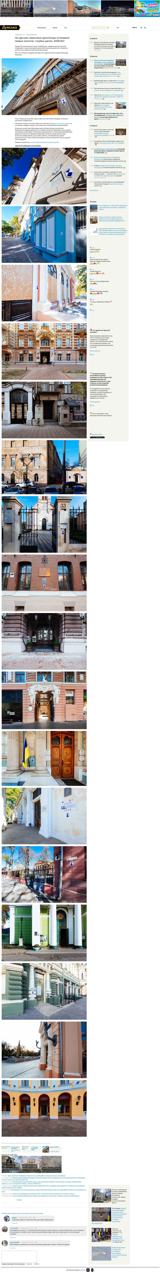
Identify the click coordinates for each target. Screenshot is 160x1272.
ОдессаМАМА (14, 1242)
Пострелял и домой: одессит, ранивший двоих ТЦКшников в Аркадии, (109, 183)
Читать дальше (95, 351)
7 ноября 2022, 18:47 (26, 1228)
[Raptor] (7, 1221)
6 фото (57, 1151)
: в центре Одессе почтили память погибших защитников (104, 66)
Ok (88, 1270)
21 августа (93, 126)
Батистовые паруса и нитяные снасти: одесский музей (104, 130)
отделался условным (116, 184)
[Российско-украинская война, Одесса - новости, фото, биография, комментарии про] (26, 1149)
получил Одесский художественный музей (44, 142)
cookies (82, 1270)
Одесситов (98, 95)
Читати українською (31, 34)
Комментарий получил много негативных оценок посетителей (22, 1213)
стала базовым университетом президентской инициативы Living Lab (107, 74)
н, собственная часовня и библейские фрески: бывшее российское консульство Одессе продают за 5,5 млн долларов (104, 46)
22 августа (93, 56)
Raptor (14, 1218)
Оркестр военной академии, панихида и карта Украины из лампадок (104, 62)
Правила (29, 1264)
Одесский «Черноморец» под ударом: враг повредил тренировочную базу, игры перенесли (83, 15)
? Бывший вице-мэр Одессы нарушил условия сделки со (109, 151)
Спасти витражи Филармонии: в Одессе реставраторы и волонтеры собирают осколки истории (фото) (45, 1196)
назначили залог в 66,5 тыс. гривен (111, 143)
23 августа (93, 38)
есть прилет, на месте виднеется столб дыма (109, 89)
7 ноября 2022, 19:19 (27, 1242)
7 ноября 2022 (18, 34)
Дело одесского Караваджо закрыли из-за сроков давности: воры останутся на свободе (36, 1176)
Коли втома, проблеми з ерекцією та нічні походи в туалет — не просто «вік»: (108, 173)
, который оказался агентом (112, 167)
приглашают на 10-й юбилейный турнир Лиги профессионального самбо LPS (108, 96)
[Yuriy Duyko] (5, 1232)
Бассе (96, 42)
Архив (55, 27)
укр (118, 27)
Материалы (42, 27)
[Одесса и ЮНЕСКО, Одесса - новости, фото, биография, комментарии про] (45, 1152)
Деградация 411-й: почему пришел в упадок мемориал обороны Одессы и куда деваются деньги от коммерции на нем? (44, 1191)
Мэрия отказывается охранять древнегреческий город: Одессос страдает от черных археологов (51, 1170)
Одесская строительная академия (105, 72)
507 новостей (14, 1150)
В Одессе (97, 165)
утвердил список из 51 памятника (61, 123)
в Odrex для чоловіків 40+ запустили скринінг (109, 175)
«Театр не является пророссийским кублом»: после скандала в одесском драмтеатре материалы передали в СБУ (112, 219)
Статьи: (93, 201)
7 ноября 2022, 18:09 (25, 1218)
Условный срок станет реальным (106, 149)
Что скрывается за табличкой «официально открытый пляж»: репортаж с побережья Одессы (113, 207)
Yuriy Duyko (14, 1228)
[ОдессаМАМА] (5, 1246)
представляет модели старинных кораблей (101, 134)
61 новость (52, 1151)
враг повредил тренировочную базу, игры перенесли (103, 107)
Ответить (15, 1223)
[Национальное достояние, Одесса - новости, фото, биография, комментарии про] (6, 1148)
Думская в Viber (97, 434)
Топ (65, 27)
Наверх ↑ (19, 1200)
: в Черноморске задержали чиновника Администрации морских (108, 160)
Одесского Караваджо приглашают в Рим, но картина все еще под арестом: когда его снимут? (44, 1194)
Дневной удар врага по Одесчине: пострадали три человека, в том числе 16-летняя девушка (47, 15)
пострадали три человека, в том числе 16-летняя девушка (109, 81)
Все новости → (95, 190)
